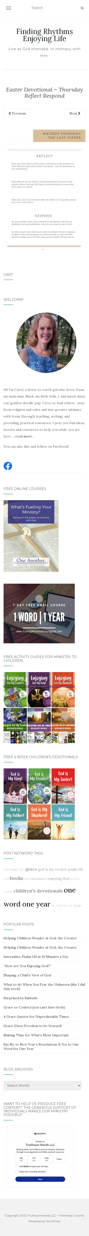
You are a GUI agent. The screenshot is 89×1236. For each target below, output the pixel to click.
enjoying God (58, 879)
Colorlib (79, 1215)
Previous (18, 113)
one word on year (61, 905)
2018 (27, 879)
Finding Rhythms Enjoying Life (44, 35)
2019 (6, 879)
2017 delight (11, 869)
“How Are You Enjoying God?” (27, 966)
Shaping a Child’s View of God (27, 975)
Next (74, 113)
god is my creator (52, 869)
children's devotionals (38, 891)
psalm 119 (75, 869)
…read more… (24, 436)
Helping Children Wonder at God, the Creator (40, 938)
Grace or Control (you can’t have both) (34, 1007)
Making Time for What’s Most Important (36, 1035)
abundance (39, 879)
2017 (21, 869)
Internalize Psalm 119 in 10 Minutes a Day (36, 957)
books (16, 878)
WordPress (53, 1221)
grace (31, 869)
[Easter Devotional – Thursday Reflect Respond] (44, 188)
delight (77, 905)
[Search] (82, 8)
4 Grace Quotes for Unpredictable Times (36, 1016)
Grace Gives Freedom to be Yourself (33, 1026)
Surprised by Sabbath (20, 998)
